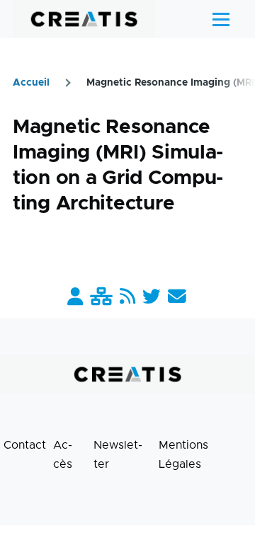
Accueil (31, 83)
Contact (25, 445)
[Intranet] (101, 297)
